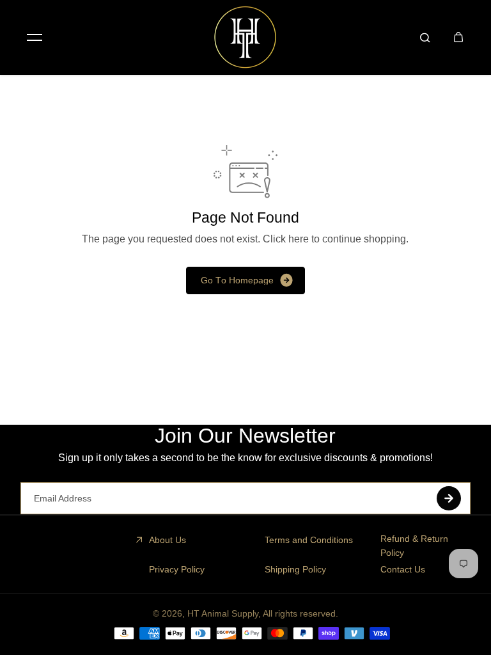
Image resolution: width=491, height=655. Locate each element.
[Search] (425, 37)
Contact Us (402, 569)
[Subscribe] (449, 498)
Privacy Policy (177, 569)
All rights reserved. (300, 613)
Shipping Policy (295, 569)
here (298, 238)
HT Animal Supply (222, 613)
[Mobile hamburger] (34, 37)
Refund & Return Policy (414, 545)
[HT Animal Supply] (245, 37)
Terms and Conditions (309, 540)
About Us (167, 540)
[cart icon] (458, 37)
